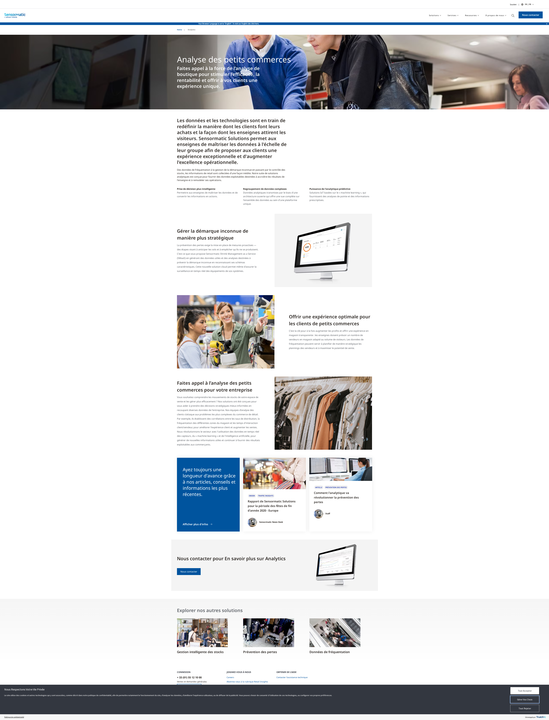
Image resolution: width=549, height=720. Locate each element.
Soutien (513, 4)
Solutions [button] (434, 15)
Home (179, 29)
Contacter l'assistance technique (292, 677)
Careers (230, 677)
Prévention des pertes (260, 652)
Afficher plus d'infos (195, 524)
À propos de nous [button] (495, 15)
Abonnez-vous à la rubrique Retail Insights (247, 681)
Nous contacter (530, 15)
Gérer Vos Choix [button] (524, 699)
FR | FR (528, 4)
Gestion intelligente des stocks (200, 652)
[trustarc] (541, 717)
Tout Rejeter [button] (525, 708)
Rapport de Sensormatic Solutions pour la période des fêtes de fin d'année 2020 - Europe (272, 505)
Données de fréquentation (329, 652)
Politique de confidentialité (14, 717)
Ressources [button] (471, 15)
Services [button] (452, 15)
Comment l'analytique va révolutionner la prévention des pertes (336, 497)
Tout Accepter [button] (525, 690)
